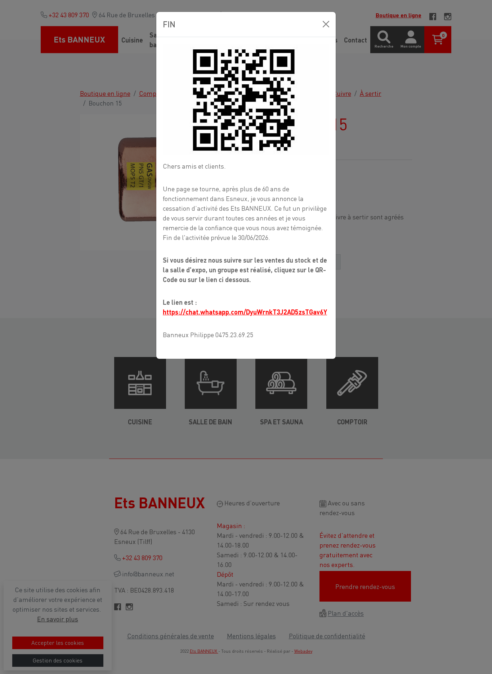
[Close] (325, 24)
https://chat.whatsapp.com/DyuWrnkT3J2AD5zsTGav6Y (245, 312)
